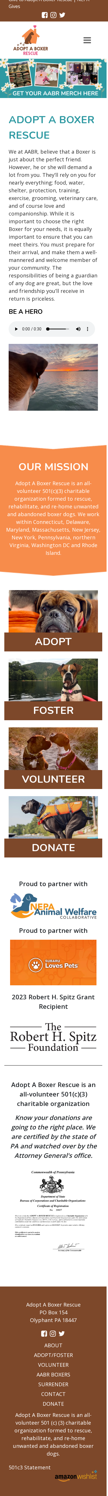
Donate (53, 1403)
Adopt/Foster (53, 1355)
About (53, 1345)
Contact (53, 1394)
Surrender (53, 1384)
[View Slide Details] (53, 78)
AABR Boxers (53, 1374)
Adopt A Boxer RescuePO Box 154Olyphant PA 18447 (53, 1312)
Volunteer (53, 1364)
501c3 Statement (30, 1467)
